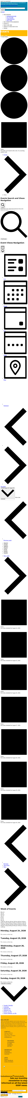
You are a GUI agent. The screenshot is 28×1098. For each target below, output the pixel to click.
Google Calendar (8, 1005)
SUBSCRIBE (4, 1092)
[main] (14, 525)
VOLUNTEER (13, 5)
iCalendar (6, 1007)
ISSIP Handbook (8, 1060)
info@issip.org (8, 1037)
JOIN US (3, 5)
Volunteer (6, 1054)
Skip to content (6, 1)
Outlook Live (7, 1010)
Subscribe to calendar (6, 983)
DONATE (7, 5)
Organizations (8, 1052)
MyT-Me (9, 1046)
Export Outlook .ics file (10, 1013)
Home (2, 35)
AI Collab (9, 1043)
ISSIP (7, 1093)
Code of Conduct (8, 1061)
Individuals (7, 1051)
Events (5, 154)
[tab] (6, 543)
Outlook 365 (7, 1008)
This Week (3, 486)
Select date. (18, 497)
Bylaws (6, 1059)
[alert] (14, 136)
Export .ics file (8, 1011)
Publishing (10, 1044)
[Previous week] (15, 445)
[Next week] (15, 484)
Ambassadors (10, 1042)
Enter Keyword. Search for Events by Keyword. (12, 208)
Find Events (3, 239)
